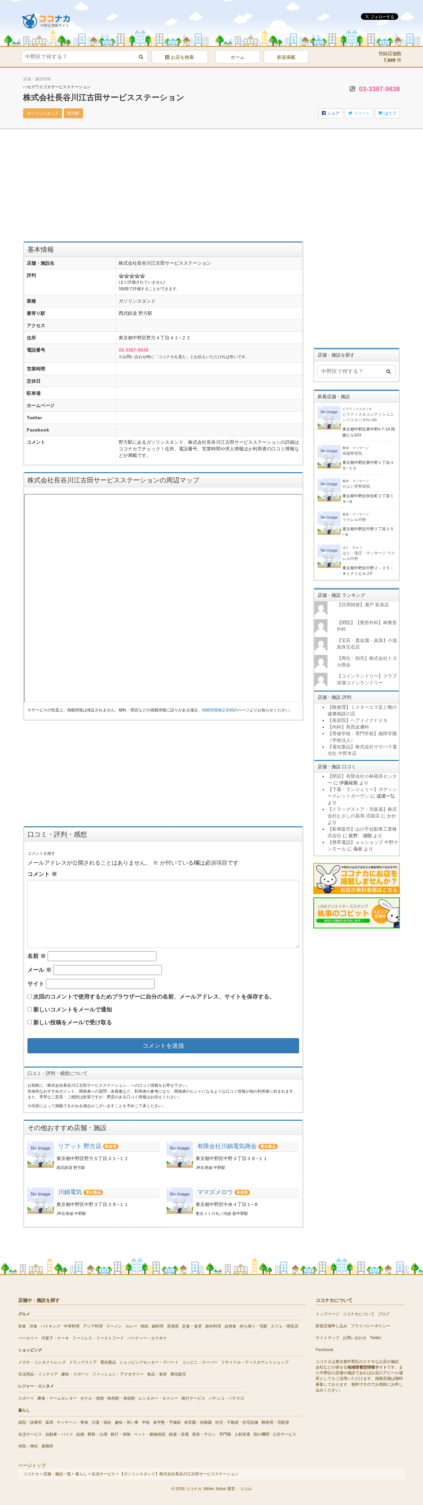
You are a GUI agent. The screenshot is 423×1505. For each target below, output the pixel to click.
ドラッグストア (83, 1362)
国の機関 (261, 1434)
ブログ (384, 1314)
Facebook (324, 1349)
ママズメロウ (215, 1192)
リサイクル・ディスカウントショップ (254, 1362)
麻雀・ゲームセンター (57, 1398)
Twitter (375, 1338)
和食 (22, 1326)
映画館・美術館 (121, 1398)
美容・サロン (204, 1434)
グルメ (24, 1314)
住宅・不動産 (227, 1422)
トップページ (327, 1314)
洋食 (33, 1326)
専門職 (225, 1434)
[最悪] (121, 276)
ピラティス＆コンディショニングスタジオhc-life (368, 414)
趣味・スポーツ (75, 1374)
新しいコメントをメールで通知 (72, 1009)
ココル (246, 1488)
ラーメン (114, 1326)
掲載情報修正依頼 (218, 710)
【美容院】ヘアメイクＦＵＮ (357, 720)
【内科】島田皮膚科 (348, 727)
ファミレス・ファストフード (98, 1338)
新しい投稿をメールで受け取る (72, 1022)
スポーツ (26, 1398)
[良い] (137, 276)
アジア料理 (93, 1326)
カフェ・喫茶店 (284, 1326)
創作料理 (213, 1326)
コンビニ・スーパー (200, 1362)
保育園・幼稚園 (198, 1422)
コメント (42, 874)
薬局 (49, 1422)
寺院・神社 (28, 1446)
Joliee (220, 1488)
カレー (131, 1326)
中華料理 (72, 1326)
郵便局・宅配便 (275, 1422)
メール (39, 970)
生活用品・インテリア (38, 1374)
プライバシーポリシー (370, 1326)
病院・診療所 (30, 1422)
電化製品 (108, 1362)
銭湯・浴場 (179, 1434)
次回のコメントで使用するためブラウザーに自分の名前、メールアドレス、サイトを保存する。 (154, 997)
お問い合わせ (354, 1338)
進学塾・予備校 (167, 1422)
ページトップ (32, 1465)
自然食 (230, 1326)
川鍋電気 (70, 1192)
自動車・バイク (59, 1434)
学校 (146, 1422)
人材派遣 (242, 1434)
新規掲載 (286, 57)
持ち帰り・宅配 (253, 1326)
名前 (36, 956)
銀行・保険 (121, 1434)
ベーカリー (28, 1338)
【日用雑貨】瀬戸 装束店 (363, 604)
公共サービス (284, 1434)
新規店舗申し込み (331, 1326)
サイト (35, 984)
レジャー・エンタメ (36, 1386)
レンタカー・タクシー (158, 1398)
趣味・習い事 (126, 1422)
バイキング (50, 1326)
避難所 (47, 1446)
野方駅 (73, 113)
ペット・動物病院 (150, 1434)
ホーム (238, 57)
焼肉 (144, 1326)
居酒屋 (173, 1326)
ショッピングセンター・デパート (149, 1362)
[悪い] (126, 276)
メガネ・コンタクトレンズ (42, 1362)
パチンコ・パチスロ (226, 1398)
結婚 (80, 1434)
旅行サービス (193, 1398)
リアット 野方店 (79, 1146)
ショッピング (30, 1350)
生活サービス (30, 1434)
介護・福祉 (101, 1422)
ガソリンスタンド (42, 113)
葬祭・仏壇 (97, 1434)
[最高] (142, 276)
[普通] (132, 276)
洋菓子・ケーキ (55, 1338)
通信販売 (178, 1374)
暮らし (24, 1410)
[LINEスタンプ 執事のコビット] (356, 912)
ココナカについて (358, 1314)
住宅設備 (250, 1422)
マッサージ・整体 (72, 1422)
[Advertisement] (163, 188)
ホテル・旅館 (92, 1398)
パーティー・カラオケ (147, 1338)
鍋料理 (158, 1326)
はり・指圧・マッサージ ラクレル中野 (368, 553)
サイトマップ (327, 1338)
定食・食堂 (192, 1326)
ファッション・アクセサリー (118, 1374)
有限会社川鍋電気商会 (227, 1146)
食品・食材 (157, 1374)
